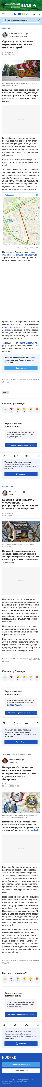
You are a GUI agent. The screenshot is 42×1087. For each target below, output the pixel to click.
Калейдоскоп (7, 486)
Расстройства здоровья (21, 754)
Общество (6, 28)
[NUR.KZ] (21, 14)
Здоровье (6, 754)
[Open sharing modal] (26, 455)
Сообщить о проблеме (21, 1064)
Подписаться (21, 368)
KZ (34, 14)
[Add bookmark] (38, 456)
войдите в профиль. (14, 437)
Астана (5, 393)
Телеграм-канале (19, 189)
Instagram (22, 474)
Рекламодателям (21, 1071)
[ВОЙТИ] (38, 14)
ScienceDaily (8, 562)
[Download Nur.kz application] (21, 5)
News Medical (31, 830)
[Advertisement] (21, 119)
